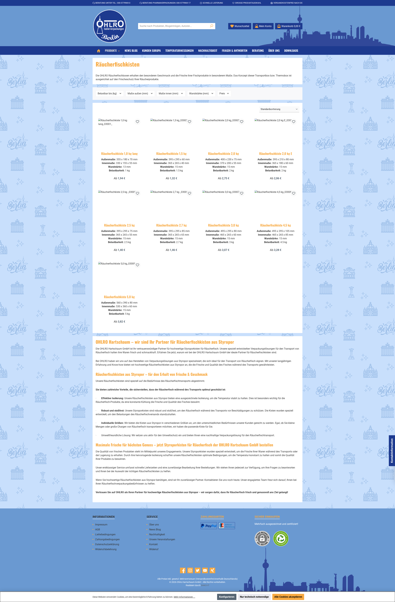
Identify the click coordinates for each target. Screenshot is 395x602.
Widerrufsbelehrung (105, 549)
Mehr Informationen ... (184, 597)
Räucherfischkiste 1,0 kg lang (119, 153)
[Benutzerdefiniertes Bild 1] (209, 525)
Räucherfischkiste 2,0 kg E (275, 153)
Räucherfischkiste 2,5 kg (119, 225)
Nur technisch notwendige (254, 596)
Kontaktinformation (391, 450)
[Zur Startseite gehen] (110, 26)
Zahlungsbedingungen (107, 539)
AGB (97, 529)
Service (152, 516)
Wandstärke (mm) (199, 93)
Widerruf (153, 549)
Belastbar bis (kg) (107, 93)
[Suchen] (211, 26)
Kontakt (153, 544)
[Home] (99, 50)
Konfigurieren (226, 596)
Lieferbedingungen (105, 534)
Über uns (154, 524)
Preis (222, 93)
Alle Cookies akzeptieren (288, 596)
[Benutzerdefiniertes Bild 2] (226, 525)
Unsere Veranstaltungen (162, 539)
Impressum (101, 524)
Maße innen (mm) (169, 93)
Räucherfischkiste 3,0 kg (223, 225)
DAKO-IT (205, 585)
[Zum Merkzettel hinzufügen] (137, 122)
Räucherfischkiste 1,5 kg (171, 153)
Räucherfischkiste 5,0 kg (119, 296)
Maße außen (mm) (138, 93)
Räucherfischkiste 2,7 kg (171, 225)
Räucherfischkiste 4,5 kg (275, 225)
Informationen (104, 516)
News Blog (155, 529)
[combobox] (173, 26)
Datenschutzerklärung (107, 544)
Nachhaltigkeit (157, 534)
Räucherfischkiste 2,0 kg (223, 153)
